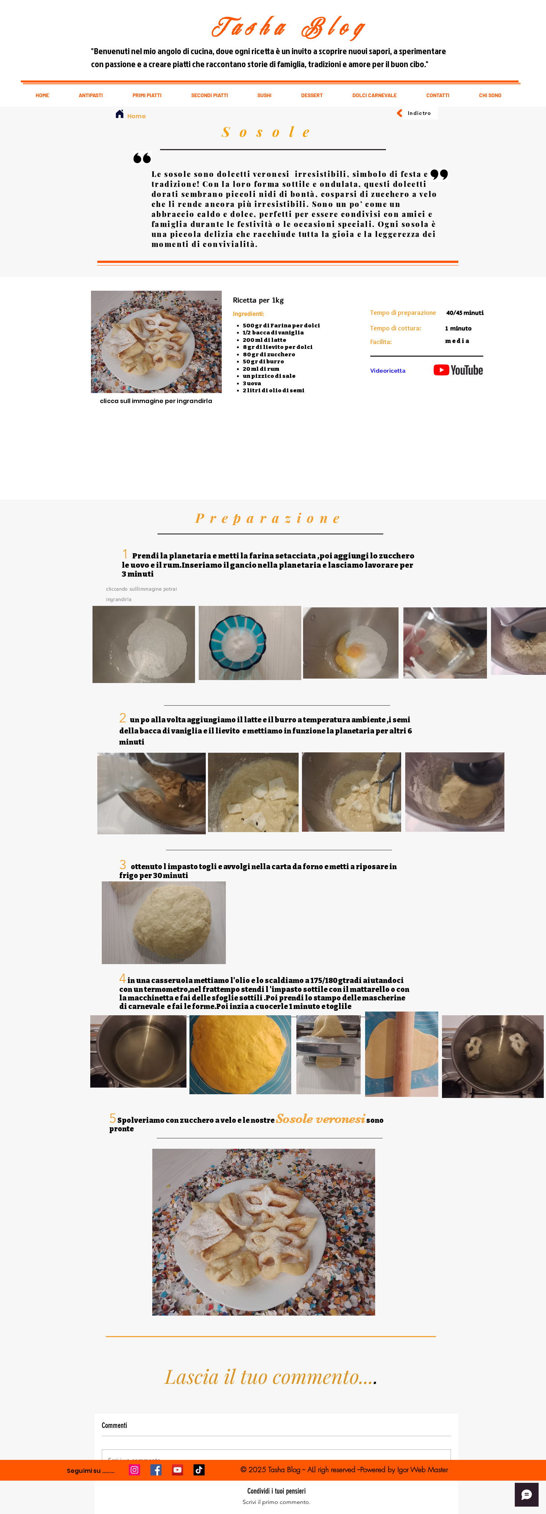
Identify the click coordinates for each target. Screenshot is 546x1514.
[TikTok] (199, 1469)
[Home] (119, 114)
